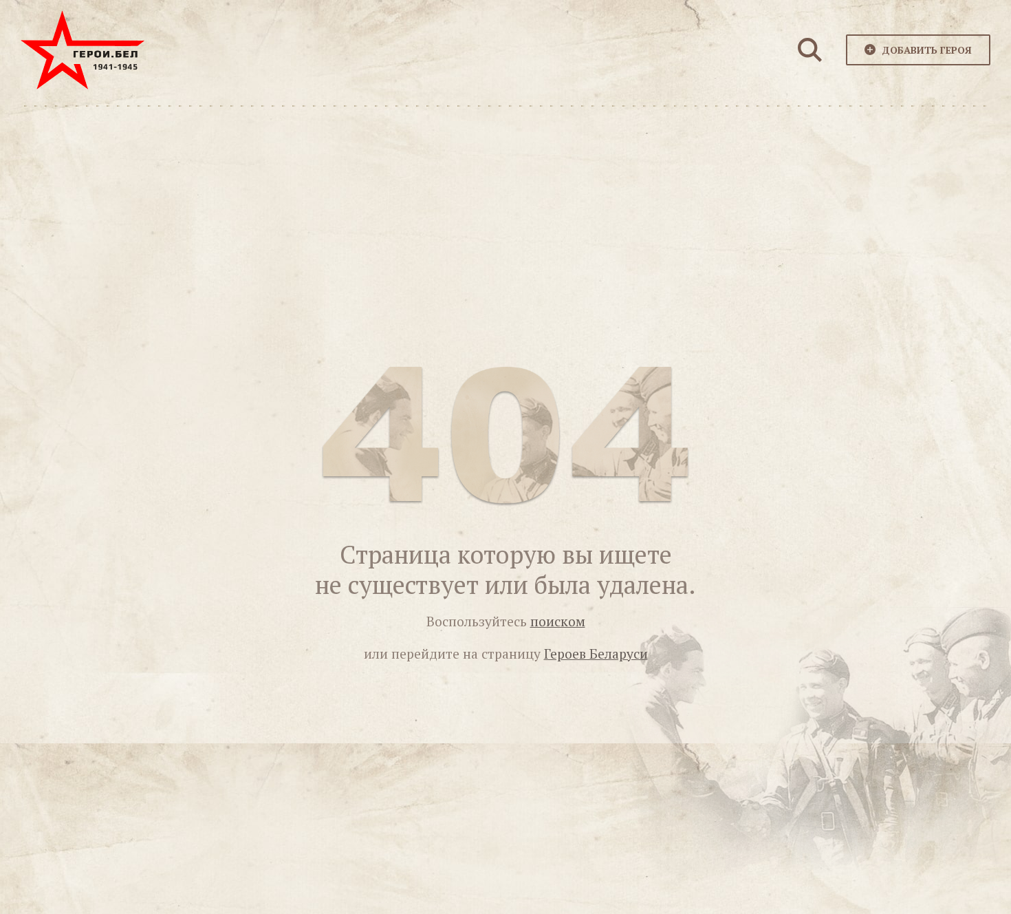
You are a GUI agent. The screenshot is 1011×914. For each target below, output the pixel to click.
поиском (557, 621)
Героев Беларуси (596, 654)
